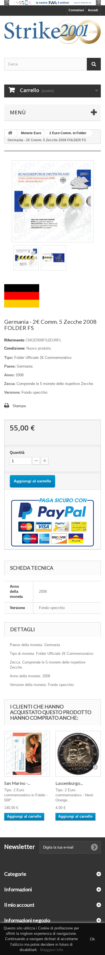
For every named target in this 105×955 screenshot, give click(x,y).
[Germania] (21, 295)
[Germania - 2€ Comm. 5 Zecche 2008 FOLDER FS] (26, 257)
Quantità (17, 452)
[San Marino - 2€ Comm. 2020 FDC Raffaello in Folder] (27, 754)
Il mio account (19, 905)
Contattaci (76, 10)
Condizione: (14, 348)
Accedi (93, 10)
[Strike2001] (52, 32)
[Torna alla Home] (10, 133)
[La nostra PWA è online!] (52, 2)
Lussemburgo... (69, 783)
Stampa (19, 406)
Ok (92, 939)
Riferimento (14, 340)
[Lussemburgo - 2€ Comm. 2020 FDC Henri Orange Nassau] (78, 754)
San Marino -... (17, 783)
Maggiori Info (51, 949)
